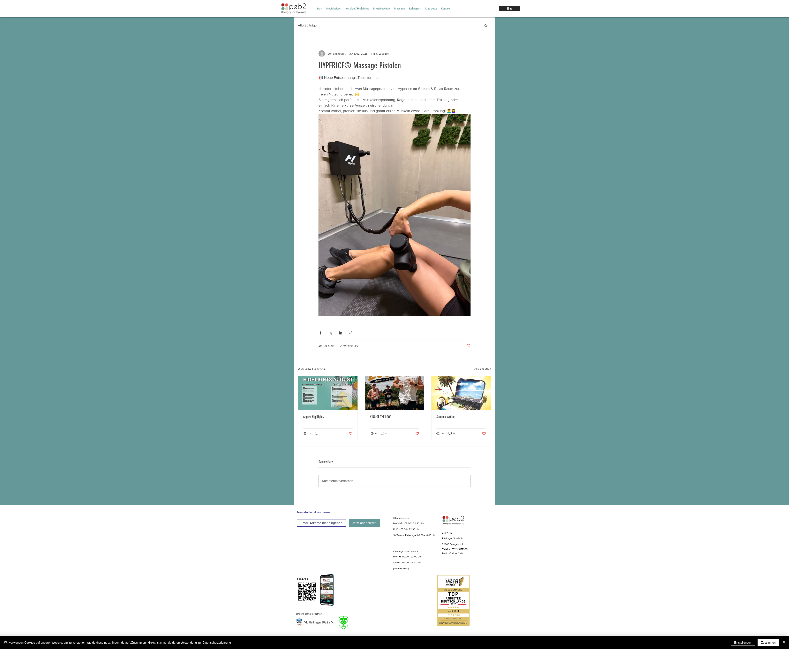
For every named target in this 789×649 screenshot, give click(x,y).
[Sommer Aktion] (461, 393)
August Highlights (313, 417)
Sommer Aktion (445, 417)
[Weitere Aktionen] (468, 53)
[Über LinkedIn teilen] (341, 333)
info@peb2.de (455, 553)
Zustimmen (768, 642)
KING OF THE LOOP (380, 417)
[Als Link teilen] (351, 333)
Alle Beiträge (307, 25)
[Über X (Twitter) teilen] (330, 333)
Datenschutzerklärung (216, 642)
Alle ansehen (482, 368)
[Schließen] (784, 642)
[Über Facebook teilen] (320, 333)
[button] (486, 25)
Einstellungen (743, 642)
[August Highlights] (328, 393)
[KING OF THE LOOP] (394, 393)
